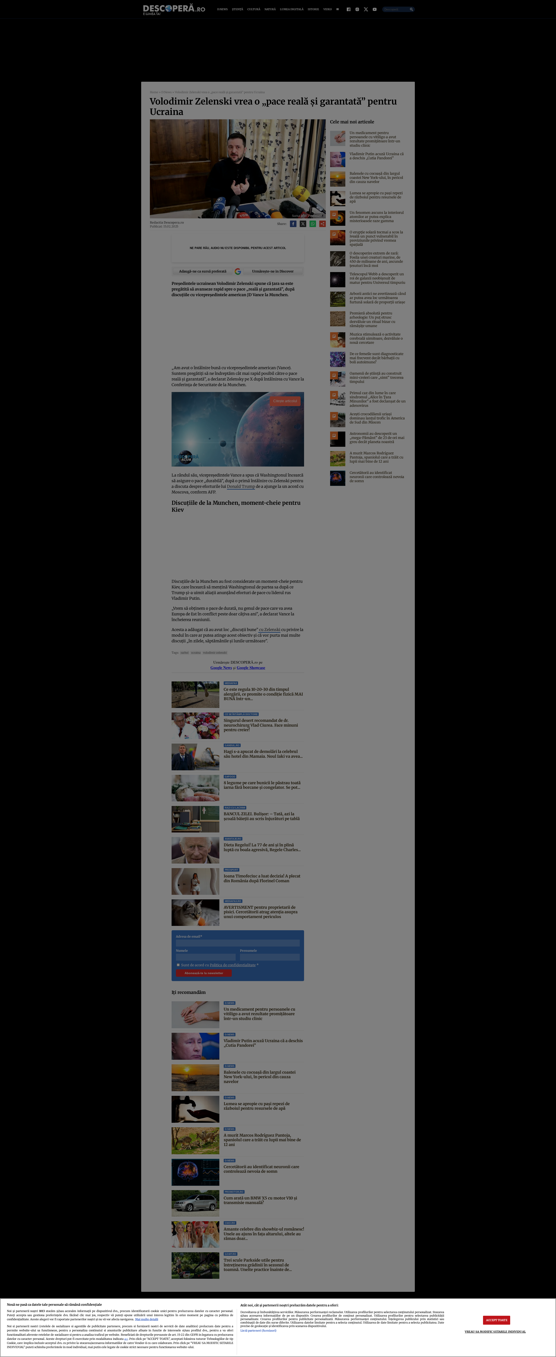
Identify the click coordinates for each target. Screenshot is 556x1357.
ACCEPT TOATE (496, 1320)
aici (126, 1339)
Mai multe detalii (146, 1319)
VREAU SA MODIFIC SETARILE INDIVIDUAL (495, 1331)
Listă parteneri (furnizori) (258, 1330)
